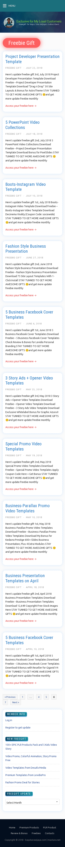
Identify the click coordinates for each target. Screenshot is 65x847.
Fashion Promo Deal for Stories (22, 782)
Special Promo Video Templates (23, 446)
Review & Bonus (19, 833)
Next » (15, 702)
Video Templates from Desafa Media (25, 767)
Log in (8, 720)
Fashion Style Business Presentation (25, 249)
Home (12, 827)
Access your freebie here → (20, 105)
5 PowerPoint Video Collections (22, 125)
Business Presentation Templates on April (25, 578)
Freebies (36, 833)
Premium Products (29, 827)
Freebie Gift (13, 68)
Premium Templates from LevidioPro (25, 775)
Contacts (49, 833)
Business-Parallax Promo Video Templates (27, 508)
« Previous (10, 697)
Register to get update (18, 727)
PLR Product (49, 827)
